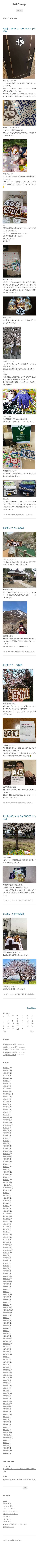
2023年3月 (6, 1174)
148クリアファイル (9, 1509)
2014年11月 (6, 1435)
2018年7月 (6, 1320)
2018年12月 (6, 1307)
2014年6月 (6, 1448)
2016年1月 (6, 1398)
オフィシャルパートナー (10, 1514)
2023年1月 (6, 1180)
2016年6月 (6, 1385)
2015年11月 (6, 1404)
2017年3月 (6, 1362)
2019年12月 (6, 1276)
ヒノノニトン (7, 1519)
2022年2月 (6, 1208)
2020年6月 (6, 1260)
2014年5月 (6, 1450)
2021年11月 (6, 1216)
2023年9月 (6, 1159)
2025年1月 (6, 1117)
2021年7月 (6, 1227)
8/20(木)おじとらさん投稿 (11, 1049)
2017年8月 (6, 1349)
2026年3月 (6, 1081)
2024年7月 (6, 1133)
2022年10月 (6, 1187)
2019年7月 (6, 1289)
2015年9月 (6, 1409)
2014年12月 (6, 1432)
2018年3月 (6, 1331)
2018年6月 (6, 1323)
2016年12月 (6, 1370)
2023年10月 (6, 1156)
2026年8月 (6, 1068)
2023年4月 (6, 1172)
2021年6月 (6, 1229)
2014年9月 (6, 1440)
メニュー (19, 10)
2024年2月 (6, 1146)
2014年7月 (6, 1445)
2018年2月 (6, 1333)
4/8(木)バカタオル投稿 (13, 528)
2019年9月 (6, 1284)
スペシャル (6, 1516)
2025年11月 (6, 1091)
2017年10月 (6, 1344)
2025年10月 (6, 1094)
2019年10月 (6, 1281)
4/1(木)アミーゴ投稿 (12, 665)
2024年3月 (6, 1143)
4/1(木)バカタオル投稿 (13, 914)
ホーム (5, 1501)
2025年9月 (6, 1096)
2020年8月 (6, 1255)
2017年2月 (6, 1365)
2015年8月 (6, 1411)
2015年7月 (6, 1414)
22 (18, 1026)
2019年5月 (6, 1294)
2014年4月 (6, 1453)
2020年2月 (6, 1271)
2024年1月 (6, 1148)
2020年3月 (6, 1268)
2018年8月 (6, 1318)
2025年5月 (6, 1107)
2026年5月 (6, 1076)
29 (18, 1029)
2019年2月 (6, 1302)
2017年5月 (6, 1357)
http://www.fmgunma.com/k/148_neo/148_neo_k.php (19, 1479)
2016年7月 (6, 1383)
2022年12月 (6, 1182)
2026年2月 (6, 1083)
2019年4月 (6, 1297)
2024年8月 (6, 1130)
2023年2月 (6, 1177)
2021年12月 (6, 1214)
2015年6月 (6, 1417)
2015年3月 (6, 1424)
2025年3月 (6, 1112)
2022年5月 (6, 1201)
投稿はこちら (7, 1522)
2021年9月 (6, 1221)
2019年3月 (6, 1299)
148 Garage (19, 4)
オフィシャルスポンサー (10, 1511)
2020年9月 (6, 1253)
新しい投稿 (31, 1008)
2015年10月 (6, 1406)
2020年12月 (6, 1245)
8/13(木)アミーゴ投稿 (9, 1055)
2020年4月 (6, 1266)
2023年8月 (6, 1161)
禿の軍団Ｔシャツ (8, 1527)
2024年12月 (6, 1120)
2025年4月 (6, 1109)
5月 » (32, 1031)
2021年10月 (6, 1219)
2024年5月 (6, 1138)
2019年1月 (6, 1305)
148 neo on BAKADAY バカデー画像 (15, 1524)
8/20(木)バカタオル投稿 (10, 1047)
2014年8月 (6, 1443)
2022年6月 (6, 1198)
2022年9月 (6, 1190)
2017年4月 (6, 1359)
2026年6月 (6, 1073)
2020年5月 (6, 1263)
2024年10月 (6, 1125)
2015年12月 (6, 1401)
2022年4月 (6, 1203)
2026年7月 (6, 1070)
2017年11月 (6, 1341)
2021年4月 (6, 1234)
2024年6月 (6, 1135)
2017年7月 (6, 1352)
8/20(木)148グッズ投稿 (10, 1052)
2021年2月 (6, 1240)
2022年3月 (6, 1206)
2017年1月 (6, 1367)
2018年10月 (6, 1312)
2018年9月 (6, 1315)
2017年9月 (6, 1346)
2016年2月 (6, 1396)
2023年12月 (6, 1151)
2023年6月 (6, 1167)
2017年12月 (6, 1339)
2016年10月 (6, 1375)
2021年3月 (6, 1237)
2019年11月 (6, 1279)
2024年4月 (6, 1141)
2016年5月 (6, 1388)
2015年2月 (6, 1427)
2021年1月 (6, 1242)
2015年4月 (6, 1422)
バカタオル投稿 (15, 651)
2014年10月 (6, 1437)
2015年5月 (6, 1419)
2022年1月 (6, 1211)
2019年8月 (6, 1286)
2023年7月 (6, 1164)
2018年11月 (6, 1310)
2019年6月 (6, 1292)
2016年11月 (6, 1372)
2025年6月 (6, 1104)
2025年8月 (6, 1099)
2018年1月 (6, 1336)
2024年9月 (6, 1128)
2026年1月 (6, 1086)
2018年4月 (6, 1328)
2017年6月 (6, 1354)
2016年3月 (6, 1393)
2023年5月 (6, 1169)
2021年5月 (6, 1232)
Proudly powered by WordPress (12, 1540)
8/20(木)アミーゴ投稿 (9, 1044)
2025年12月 (6, 1089)
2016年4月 (6, 1391)
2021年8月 (6, 1224)
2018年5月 (6, 1325)
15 (18, 1023)
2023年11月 (6, 1154)
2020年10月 (6, 1250)
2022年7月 (6, 1195)
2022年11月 (6, 1185)
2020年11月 (6, 1247)
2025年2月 (6, 1115)
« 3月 (4, 1031)
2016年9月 (6, 1378)
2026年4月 (6, 1078)
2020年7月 (6, 1258)
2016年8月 (6, 1380)
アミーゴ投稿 (15, 514)
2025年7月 (6, 1102)
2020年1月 (6, 1273)
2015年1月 (6, 1430)
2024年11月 (6, 1122)
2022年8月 (6, 1193)
